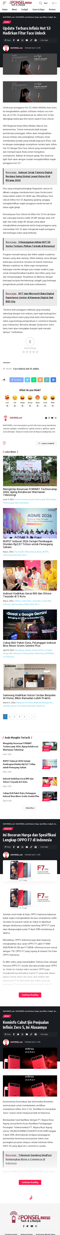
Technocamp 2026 (11, 503)
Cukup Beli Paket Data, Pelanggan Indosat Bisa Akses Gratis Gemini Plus (29, 644)
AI (16, 552)
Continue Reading (30, 995)
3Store (18, 601)
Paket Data (29, 604)
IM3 (10, 653)
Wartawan (24, 503)
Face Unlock (19, 369)
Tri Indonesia (8, 657)
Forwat (24, 499)
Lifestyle (6, 706)
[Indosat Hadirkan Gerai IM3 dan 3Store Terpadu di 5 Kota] (50, 781)
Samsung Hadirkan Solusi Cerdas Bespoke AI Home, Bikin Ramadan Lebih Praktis (29, 697)
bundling (20, 650)
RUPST (45, 552)
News (6, 22)
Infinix (36, 369)
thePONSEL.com (16, 48)
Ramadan (31, 706)
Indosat (32, 552)
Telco (24, 555)
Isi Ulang (24, 653)
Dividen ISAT (23, 552)
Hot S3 (29, 369)
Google (48, 650)
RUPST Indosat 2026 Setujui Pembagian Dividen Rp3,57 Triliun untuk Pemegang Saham (28, 544)
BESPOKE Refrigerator (43, 702)
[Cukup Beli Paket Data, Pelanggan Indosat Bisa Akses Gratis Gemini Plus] (50, 796)
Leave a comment (48, 443)
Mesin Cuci (16, 706)
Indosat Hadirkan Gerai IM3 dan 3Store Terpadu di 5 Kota (27, 595)
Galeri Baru (27, 601)
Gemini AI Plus (38, 650)
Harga (5, 653)
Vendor (7, 829)
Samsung (41, 706)
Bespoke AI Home (25, 702)
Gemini (28, 650)
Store (37, 604)
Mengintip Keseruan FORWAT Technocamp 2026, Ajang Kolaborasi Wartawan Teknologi (30, 491)
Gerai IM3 (47, 601)
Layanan (14, 604)
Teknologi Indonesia (12, 555)
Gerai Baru (37, 601)
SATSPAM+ (49, 653)
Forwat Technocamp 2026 (39, 499)
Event (18, 499)
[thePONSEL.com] (20, 3)
